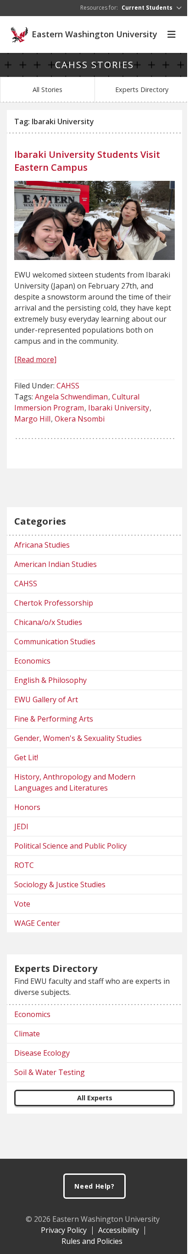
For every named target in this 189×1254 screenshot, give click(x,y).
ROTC (24, 865)
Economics (32, 661)
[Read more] (35, 359)
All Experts (94, 1097)
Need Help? (94, 1186)
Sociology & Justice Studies (60, 884)
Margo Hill (32, 419)
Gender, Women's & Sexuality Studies (78, 738)
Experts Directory (141, 89)
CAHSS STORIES (94, 64)
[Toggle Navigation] (171, 34)
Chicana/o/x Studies (48, 622)
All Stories (47, 89)
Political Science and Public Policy (70, 846)
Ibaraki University (118, 408)
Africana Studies (42, 545)
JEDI (21, 826)
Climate (27, 1034)
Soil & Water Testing (49, 1072)
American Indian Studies (55, 564)
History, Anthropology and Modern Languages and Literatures (74, 782)
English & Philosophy (50, 680)
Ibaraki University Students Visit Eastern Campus (87, 160)
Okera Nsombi (80, 419)
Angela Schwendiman (71, 397)
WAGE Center (37, 923)
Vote (22, 904)
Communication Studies (54, 641)
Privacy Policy (64, 1230)
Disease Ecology (42, 1053)
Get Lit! (26, 757)
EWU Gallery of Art (46, 699)
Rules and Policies (91, 1241)
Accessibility (118, 1230)
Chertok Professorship (53, 603)
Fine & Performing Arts (53, 719)
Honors (27, 807)
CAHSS (67, 386)
